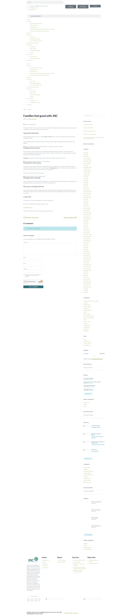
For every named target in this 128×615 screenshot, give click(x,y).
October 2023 (87, 173)
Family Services (34, 25)
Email (25, 263)
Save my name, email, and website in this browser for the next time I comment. (33, 275)
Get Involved (30, 54)
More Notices (88, 393)
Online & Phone (96, 436)
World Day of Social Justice (90, 134)
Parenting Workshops (89, 318)
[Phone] (28, 603)
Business (86, 543)
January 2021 (87, 189)
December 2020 (87, 191)
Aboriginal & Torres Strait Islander (91, 301)
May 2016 (86, 273)
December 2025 (87, 160)
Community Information (33, 42)
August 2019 (86, 219)
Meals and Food (101, 444)
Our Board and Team (35, 39)
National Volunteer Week (89, 131)
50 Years (29, 33)
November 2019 (87, 214)
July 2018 (86, 244)
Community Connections (36, 23)
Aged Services (34, 27)
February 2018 (87, 253)
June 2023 (86, 178)
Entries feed (86, 341)
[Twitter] (28, 600)
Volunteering (87, 327)
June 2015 (86, 290)
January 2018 (87, 255)
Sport (85, 406)
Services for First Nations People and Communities (42, 29)
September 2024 (87, 167)
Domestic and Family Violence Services (40, 31)
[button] (64, 596)
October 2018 (87, 238)
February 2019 (87, 231)
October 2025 (87, 163)
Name (25, 257)
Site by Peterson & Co (71, 613)
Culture (90, 379)
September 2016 (87, 270)
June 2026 (86, 154)
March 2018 (86, 251)
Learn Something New (89, 316)
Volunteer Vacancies (35, 58)
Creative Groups (87, 306)
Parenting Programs (35, 50)
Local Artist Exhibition (89, 378)
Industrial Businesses (96, 525)
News (32, 52)
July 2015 (86, 288)
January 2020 (87, 210)
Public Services (87, 482)
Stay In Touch (87, 321)
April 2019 (86, 227)
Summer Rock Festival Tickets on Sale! (92, 382)
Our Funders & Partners (36, 40)
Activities (86, 303)
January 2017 (87, 262)
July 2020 (86, 199)
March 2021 (86, 188)
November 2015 (87, 283)
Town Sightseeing (88, 549)
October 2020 (87, 195)
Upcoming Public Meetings (89, 385)
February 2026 (87, 158)
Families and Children (88, 471)
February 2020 (87, 208)
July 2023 (86, 176)
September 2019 (87, 217)
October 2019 (87, 216)
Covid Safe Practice (33, 596)
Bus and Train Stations (96, 501)
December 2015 (87, 281)
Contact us (29, 60)
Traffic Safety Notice (88, 389)
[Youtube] (35, 600)
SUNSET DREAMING (88, 128)
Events (85, 312)
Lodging (94, 444)
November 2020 (87, 193)
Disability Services (88, 310)
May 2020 (86, 203)
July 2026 (86, 152)
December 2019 (87, 212)
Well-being (86, 329)
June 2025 (86, 165)
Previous (25, 216)
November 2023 (87, 171)
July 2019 (86, 221)
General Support (96, 427)
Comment (26, 242)
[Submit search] (103, 115)
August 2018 (86, 242)
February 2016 (87, 279)
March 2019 (86, 229)
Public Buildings (87, 547)
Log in (85, 339)
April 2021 (86, 186)
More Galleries (88, 534)
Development (87, 308)
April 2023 (86, 182)
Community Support (95, 425)
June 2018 (86, 245)
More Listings (88, 458)
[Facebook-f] (32, 600)
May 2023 (86, 180)
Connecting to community (30, 217)
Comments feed (87, 343)
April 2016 (86, 275)
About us (29, 35)
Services (29, 21)
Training (85, 323)
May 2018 (86, 247)
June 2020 (86, 201)
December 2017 (87, 257)
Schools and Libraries (96, 509)
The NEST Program (88, 124)
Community (91, 386)
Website (25, 269)
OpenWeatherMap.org (97, 359)
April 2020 (86, 204)
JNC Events (33, 48)
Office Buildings (94, 517)
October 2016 (87, 268)
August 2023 (86, 175)
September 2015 (87, 287)
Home (28, 19)
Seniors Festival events (70, 217)
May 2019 (86, 225)
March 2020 (86, 206)
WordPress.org (87, 345)
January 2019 (87, 232)
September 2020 (88, 197)
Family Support (33, 119)
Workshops (86, 331)
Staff (85, 319)
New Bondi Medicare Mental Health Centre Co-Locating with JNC (94, 138)
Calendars (33, 46)
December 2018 (87, 234)
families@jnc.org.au (27, 207)
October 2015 (87, 285)
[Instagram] (39, 600)
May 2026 (86, 156)
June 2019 (86, 223)
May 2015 (86, 292)
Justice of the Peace (88, 475)
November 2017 (87, 259)
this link (42, 173)
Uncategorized (87, 325)
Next (76, 216)
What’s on (29, 44)
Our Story (33, 37)
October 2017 (87, 260)
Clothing (85, 469)
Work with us (34, 56)
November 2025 (87, 161)
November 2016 (87, 266)
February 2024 (87, 169)
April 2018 (86, 249)
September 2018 (87, 240)
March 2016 (86, 277)
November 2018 (87, 236)
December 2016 (87, 264)
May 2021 (86, 184)
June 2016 (86, 272)
